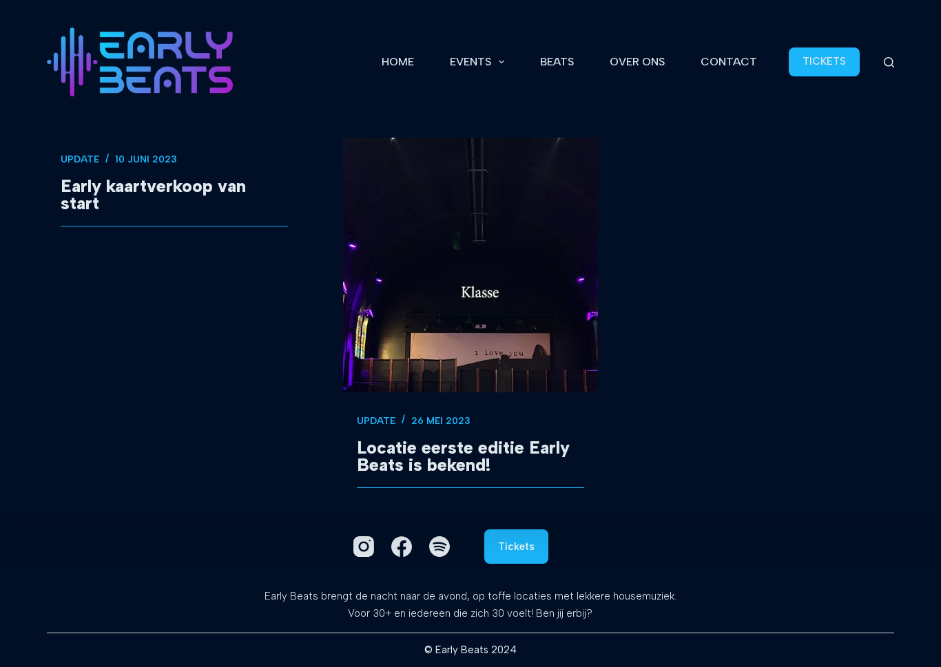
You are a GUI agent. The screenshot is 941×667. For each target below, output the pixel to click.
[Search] (889, 62)
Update (80, 159)
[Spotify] (439, 546)
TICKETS (824, 61)
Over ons (637, 61)
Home (398, 61)
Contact (729, 61)
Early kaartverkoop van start (153, 194)
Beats (557, 61)
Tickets (516, 546)
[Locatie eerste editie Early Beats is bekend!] (470, 265)
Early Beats (461, 650)
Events (470, 61)
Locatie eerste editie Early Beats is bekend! (463, 456)
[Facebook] (401, 546)
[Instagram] (363, 546)
